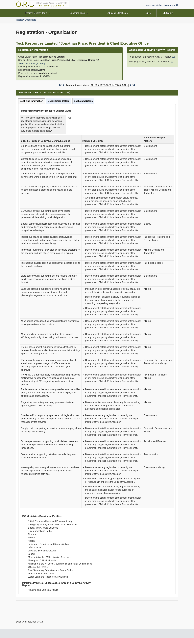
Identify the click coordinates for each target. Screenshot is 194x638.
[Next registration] (130, 85)
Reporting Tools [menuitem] (77, 13)
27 (172, 62)
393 (173, 57)
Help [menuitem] (146, 13)
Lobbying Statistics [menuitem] (116, 13)
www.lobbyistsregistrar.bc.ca (160, 5)
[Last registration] (133, 85)
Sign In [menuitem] (169, 13)
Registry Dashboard (26, 20)
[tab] (31, 101)
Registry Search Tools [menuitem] (36, 13)
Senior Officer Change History (31, 63)
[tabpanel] (97, 349)
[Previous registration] (64, 85)
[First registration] (60, 85)
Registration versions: (77, 85)
